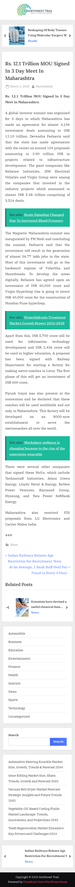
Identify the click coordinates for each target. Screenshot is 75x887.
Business (14, 642)
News (14, 545)
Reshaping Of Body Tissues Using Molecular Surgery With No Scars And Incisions (49, 33)
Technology (16, 708)
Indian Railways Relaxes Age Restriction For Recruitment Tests (49, 853)
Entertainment (19, 658)
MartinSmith (44, 86)
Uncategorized (19, 716)
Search (13, 735)
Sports (13, 700)
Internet (14, 683)
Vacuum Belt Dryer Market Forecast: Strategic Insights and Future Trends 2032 (35, 794)
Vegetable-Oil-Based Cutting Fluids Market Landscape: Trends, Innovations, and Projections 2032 (33, 814)
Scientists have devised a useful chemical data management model (46, 604)
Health (32, 41)
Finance (14, 666)
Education (15, 650)
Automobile (16, 633)
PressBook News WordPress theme (45, 882)
